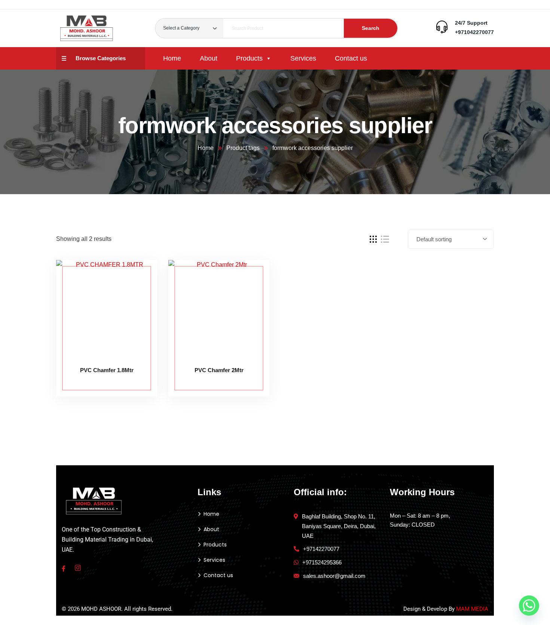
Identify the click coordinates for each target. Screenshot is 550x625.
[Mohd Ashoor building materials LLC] (86, 28)
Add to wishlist (137, 294)
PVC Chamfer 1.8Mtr (107, 370)
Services (303, 58)
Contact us (351, 58)
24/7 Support (471, 23)
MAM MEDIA (472, 609)
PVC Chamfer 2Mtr (219, 370)
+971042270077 (474, 32)
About (208, 58)
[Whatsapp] (529, 605)
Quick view (137, 311)
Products (249, 58)
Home (172, 58)
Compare (137, 277)
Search (370, 28)
